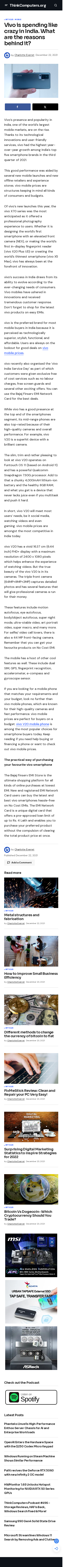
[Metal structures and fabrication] (31, 892)
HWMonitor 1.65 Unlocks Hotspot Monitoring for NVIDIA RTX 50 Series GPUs (29, 1489)
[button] (6, 5)
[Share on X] (45, 106)
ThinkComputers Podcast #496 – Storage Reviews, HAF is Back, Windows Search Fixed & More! (27, 1507)
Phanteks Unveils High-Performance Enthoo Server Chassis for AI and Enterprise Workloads (29, 1428)
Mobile (18, 20)
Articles (9, 20)
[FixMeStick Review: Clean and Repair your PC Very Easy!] (31, 1068)
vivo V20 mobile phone (32, 724)
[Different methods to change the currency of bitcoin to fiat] (31, 1010)
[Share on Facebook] (18, 106)
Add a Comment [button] (21, 862)
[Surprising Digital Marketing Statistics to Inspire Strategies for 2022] (31, 1127)
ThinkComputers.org (28, 5)
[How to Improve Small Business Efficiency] (31, 951)
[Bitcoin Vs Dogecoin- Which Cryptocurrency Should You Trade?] (31, 1189)
